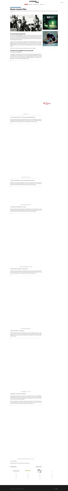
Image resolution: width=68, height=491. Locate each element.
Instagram (61, 2)
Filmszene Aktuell (18, 7)
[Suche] (43, 3)
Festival (38, 4)
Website (34, 48)
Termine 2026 (30, 4)
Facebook (63, 2)
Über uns (41, 4)
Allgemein (11, 7)
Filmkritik (34, 4)
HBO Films (30, 204)
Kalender (26, 4)
